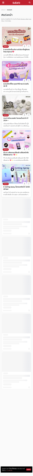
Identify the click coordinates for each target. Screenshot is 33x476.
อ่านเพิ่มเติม (9, 470)
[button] (24, 46)
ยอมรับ (28, 469)
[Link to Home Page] (16, 3)
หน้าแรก (3, 10)
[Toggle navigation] (3, 2)
